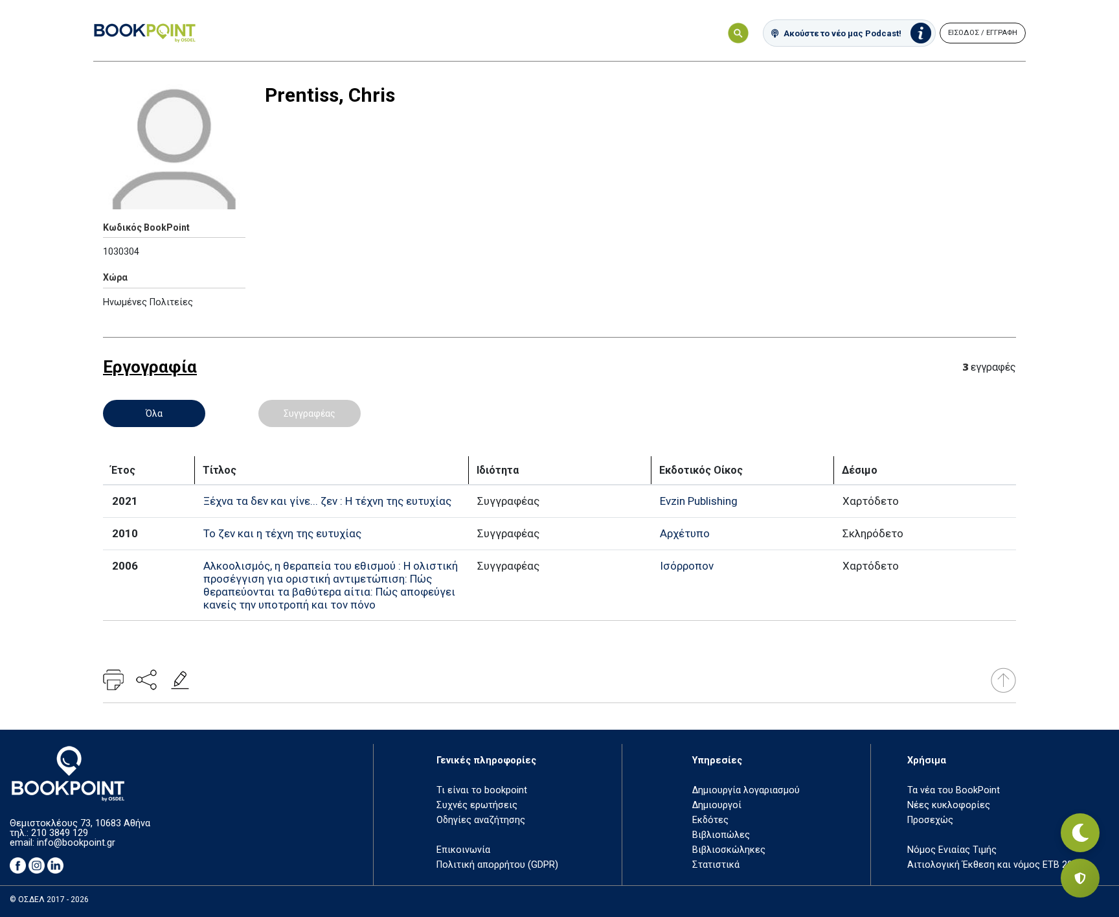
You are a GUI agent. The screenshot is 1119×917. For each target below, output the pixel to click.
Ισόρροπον (687, 565)
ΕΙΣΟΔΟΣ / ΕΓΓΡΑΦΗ (982, 33)
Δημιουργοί (716, 805)
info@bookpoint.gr (76, 842)
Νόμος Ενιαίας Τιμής (952, 849)
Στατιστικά (716, 864)
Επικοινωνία (463, 849)
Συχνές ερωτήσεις (476, 805)
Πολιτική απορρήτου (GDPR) (497, 864)
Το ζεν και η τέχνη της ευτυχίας (282, 533)
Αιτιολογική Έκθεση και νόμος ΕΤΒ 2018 (995, 864)
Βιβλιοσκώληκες (728, 849)
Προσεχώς (930, 820)
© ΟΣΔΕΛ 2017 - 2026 (49, 899)
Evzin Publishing (699, 500)
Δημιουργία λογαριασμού (746, 790)
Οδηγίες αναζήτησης (480, 820)
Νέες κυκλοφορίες (948, 805)
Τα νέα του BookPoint (953, 790)
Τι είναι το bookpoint (481, 790)
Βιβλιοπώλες (721, 835)
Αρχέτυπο (685, 533)
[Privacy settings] (1080, 878)
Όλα (154, 413)
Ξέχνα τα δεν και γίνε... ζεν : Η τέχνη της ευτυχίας (327, 500)
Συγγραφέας (309, 413)
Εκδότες (710, 820)
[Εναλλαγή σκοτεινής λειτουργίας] (1080, 832)
